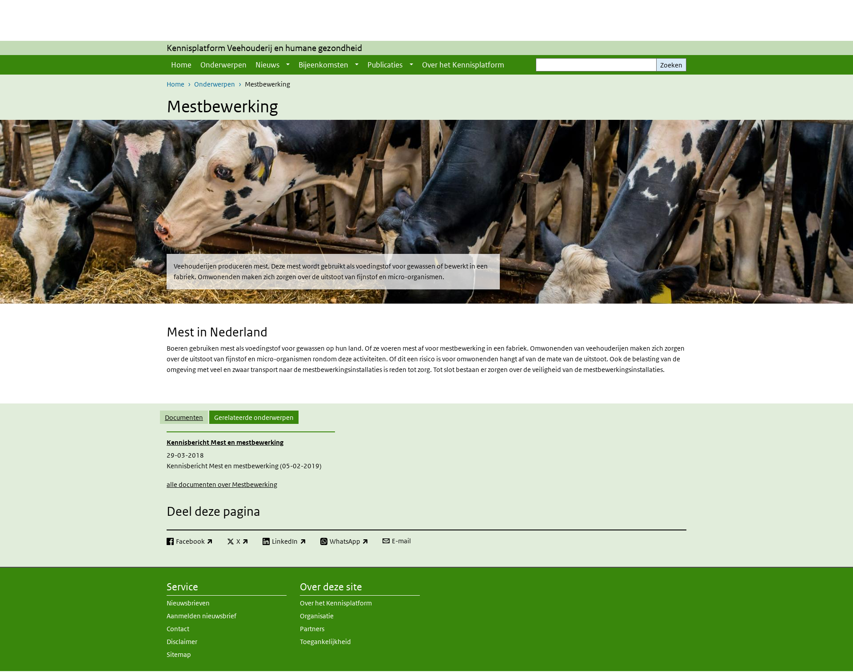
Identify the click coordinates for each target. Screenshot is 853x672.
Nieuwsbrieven (188, 603)
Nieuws (267, 65)
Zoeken (671, 65)
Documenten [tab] (184, 417)
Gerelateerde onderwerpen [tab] (254, 417)
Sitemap (179, 654)
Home (181, 65)
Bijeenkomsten (323, 65)
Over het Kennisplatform (463, 65)
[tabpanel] (426, 460)
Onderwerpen (223, 65)
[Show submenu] (288, 65)
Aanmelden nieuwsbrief (201, 616)
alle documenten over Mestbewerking (222, 484)
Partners (312, 629)
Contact (178, 629)
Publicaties (385, 65)
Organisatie (317, 616)
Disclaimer (182, 641)
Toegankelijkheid (325, 641)
